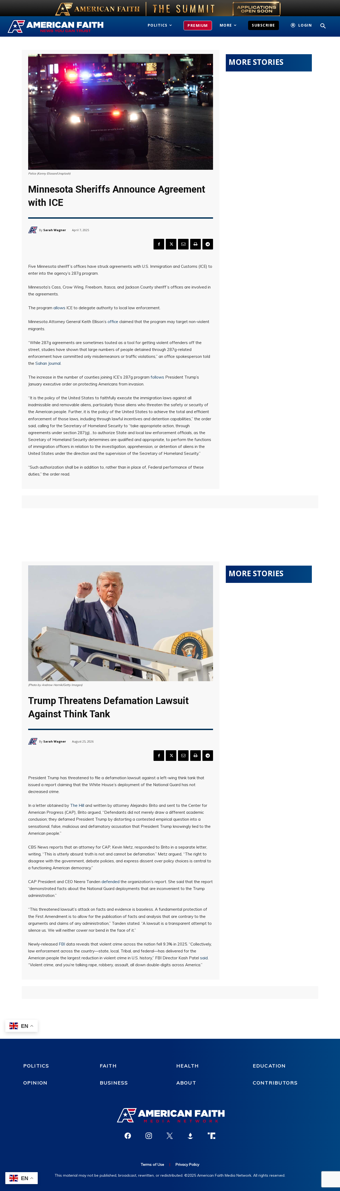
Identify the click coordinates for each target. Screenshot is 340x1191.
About (186, 1083)
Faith (108, 1066)
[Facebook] (159, 244)
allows (59, 307)
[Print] (195, 244)
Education (269, 1066)
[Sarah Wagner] (33, 230)
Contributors (275, 1083)
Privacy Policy (187, 1164)
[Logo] (56, 26)
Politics (36, 1066)
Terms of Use (152, 1164)
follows (157, 377)
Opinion (35, 1083)
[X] (171, 244)
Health (187, 1066)
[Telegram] (207, 244)
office (113, 321)
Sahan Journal (48, 363)
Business (114, 1083)
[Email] (183, 244)
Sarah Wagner (54, 230)
